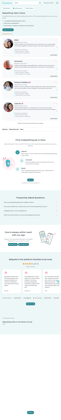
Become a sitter (49, 3)
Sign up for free (8, 29)
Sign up (30, 180)
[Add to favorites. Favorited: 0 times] (55, 40)
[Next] (58, 281)
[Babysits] (7, 3)
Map (31, 412)
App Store (13, 244)
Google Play (24, 244)
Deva (4, 324)
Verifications (18, 8)
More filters (29, 8)
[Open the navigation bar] (57, 2)
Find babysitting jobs (8, 318)
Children (7, 8)
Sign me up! (30, 304)
